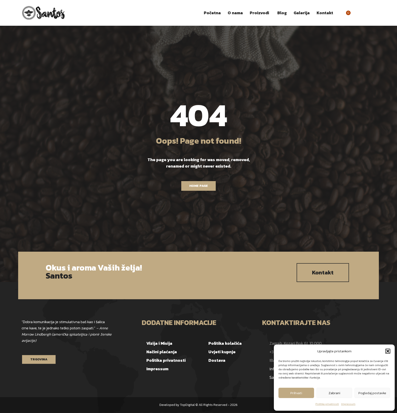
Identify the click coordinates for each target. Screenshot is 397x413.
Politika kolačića (225, 343)
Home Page (198, 185)
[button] (388, 351)
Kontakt (323, 272)
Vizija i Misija (159, 343)
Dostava (216, 360)
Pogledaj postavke (372, 393)
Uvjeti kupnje (221, 352)
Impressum (348, 404)
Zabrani (334, 393)
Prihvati (296, 393)
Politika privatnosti (327, 404)
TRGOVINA (38, 359)
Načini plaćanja (161, 352)
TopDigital (187, 404)
